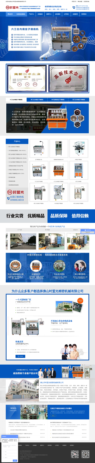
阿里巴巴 (74, 1)
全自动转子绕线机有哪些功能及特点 (18, 430)
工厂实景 (19, 229)
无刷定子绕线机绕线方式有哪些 (61, 408)
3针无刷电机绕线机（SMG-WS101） (17, 150)
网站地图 (80, 1)
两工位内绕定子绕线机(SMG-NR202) (17, 154)
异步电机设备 (12, 177)
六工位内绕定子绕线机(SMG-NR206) (17, 162)
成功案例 (57, 14)
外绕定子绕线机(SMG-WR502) (16, 169)
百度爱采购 (86, 1)
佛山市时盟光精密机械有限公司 (52, 382)
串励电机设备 (12, 181)
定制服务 (40, 14)
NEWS (13, 409)
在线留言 (75, 14)
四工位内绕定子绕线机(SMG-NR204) (17, 158)
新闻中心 (48, 14)
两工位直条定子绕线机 (14, 146)
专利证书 (75, 229)
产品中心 (31, 14)
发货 (19, 251)
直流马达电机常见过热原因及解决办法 (61, 437)
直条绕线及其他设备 (14, 185)
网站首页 (10, 14)
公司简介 (66, 14)
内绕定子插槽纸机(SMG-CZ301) (16, 173)
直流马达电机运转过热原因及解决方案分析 (20, 437)
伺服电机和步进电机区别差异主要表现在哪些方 (63, 433)
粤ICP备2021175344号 (27, 453)
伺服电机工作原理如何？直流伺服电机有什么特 (20, 422)
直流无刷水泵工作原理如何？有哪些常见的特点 (21, 433)
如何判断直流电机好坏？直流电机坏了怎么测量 (62, 422)
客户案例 (47, 229)
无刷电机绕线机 (20, 14)
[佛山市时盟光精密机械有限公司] (47, 39)
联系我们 (84, 14)
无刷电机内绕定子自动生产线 (16, 165)
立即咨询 (21, 356)
